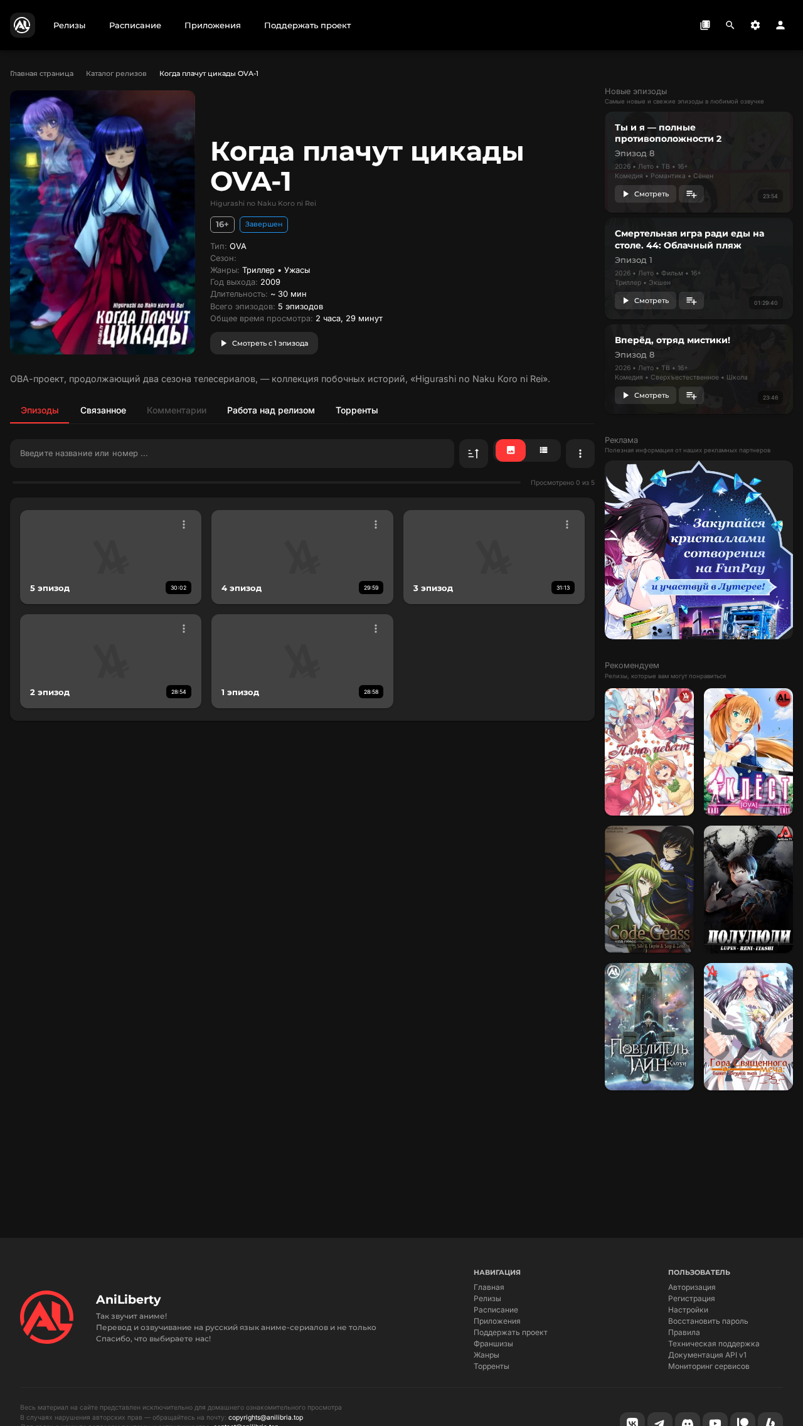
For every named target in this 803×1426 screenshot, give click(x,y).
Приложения (497, 1321)
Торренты (491, 1366)
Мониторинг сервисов (709, 1366)
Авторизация (692, 1287)
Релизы (487, 1298)
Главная (489, 1287)
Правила (684, 1332)
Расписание (496, 1309)
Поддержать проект (511, 1332)
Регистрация (691, 1298)
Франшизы (493, 1343)
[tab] (39, 409)
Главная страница (41, 73)
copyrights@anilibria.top (265, 1417)
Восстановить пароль (708, 1321)
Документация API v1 (707, 1354)
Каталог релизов (116, 73)
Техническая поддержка (714, 1343)
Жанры (486, 1354)
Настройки (688, 1309)
